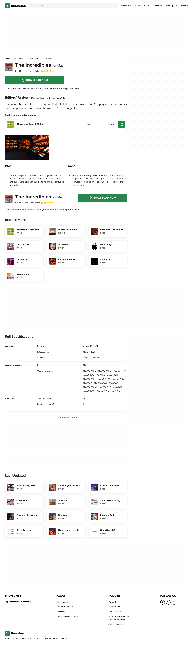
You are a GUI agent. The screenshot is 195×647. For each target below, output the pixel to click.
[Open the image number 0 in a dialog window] (27, 147)
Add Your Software (65, 607)
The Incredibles (39, 65)
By (18, 71)
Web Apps (171, 6)
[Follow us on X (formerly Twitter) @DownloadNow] (168, 602)
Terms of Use (114, 607)
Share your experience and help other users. (58, 88)
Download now (37, 80)
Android (157, 6)
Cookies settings (115, 624)
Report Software (68, 418)
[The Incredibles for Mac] (9, 67)
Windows (125, 6)
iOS (146, 6)
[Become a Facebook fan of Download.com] (162, 602)
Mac (137, 6)
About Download (64, 602)
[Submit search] (31, 5)
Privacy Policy (114, 602)
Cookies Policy (114, 612)
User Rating (35, 71)
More (183, 5)
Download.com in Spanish (68, 616)
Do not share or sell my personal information (118, 618)
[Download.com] (15, 5)
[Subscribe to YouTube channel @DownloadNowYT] (174, 602)
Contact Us (62, 612)
